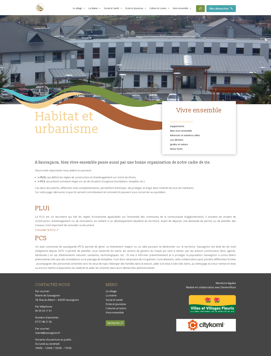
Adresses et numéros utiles (185, 135)
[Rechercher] (200, 8)
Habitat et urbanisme (181, 122)
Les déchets (176, 140)
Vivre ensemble (180, 8)
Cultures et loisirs (116, 308)
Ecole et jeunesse (116, 304)
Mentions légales (226, 283)
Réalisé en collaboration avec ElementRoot (211, 287)
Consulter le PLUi (45, 230)
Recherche (113, 323)
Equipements (177, 126)
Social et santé (114, 300)
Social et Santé (111, 8)
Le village (77, 8)
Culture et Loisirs (158, 8)
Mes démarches (219, 8)
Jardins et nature (179, 144)
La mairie (111, 295)
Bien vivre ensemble (181, 131)
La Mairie (93, 8)
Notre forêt (176, 149)
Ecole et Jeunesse (134, 8)
